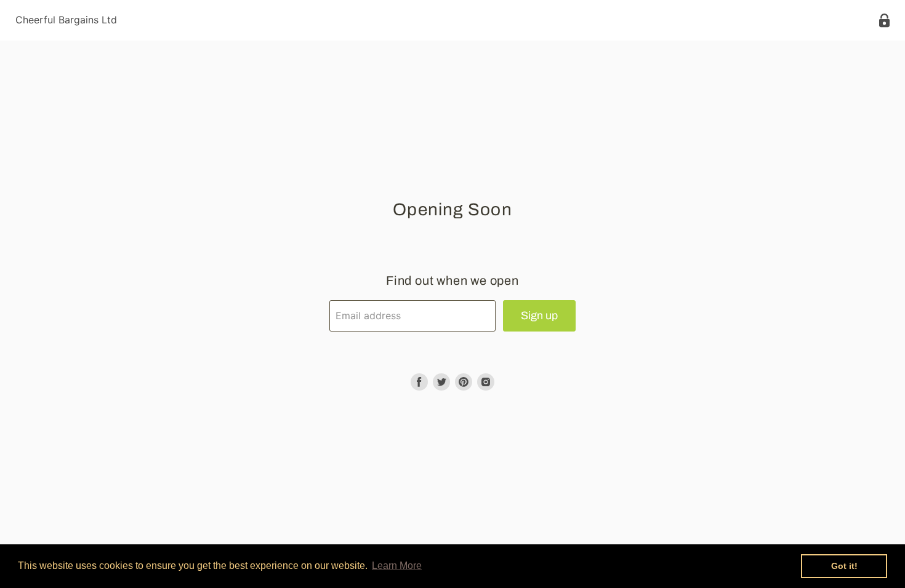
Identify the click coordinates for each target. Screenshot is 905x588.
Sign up (539, 315)
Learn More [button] (397, 565)
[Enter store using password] (884, 21)
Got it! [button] (844, 566)
